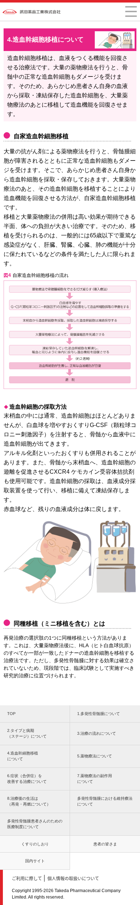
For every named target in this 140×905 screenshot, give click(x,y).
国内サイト (35, 861)
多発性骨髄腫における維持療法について (104, 801)
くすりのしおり (35, 844)
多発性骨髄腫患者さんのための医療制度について (34, 824)
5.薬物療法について (94, 756)
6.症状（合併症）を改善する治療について (27, 779)
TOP (11, 713)
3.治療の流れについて (96, 733)
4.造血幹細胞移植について (22, 756)
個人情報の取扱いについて (73, 878)
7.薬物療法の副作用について (94, 779)
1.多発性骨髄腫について (98, 713)
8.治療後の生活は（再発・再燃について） (29, 801)
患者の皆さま (105, 844)
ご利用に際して (27, 878)
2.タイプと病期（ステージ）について (27, 733)
